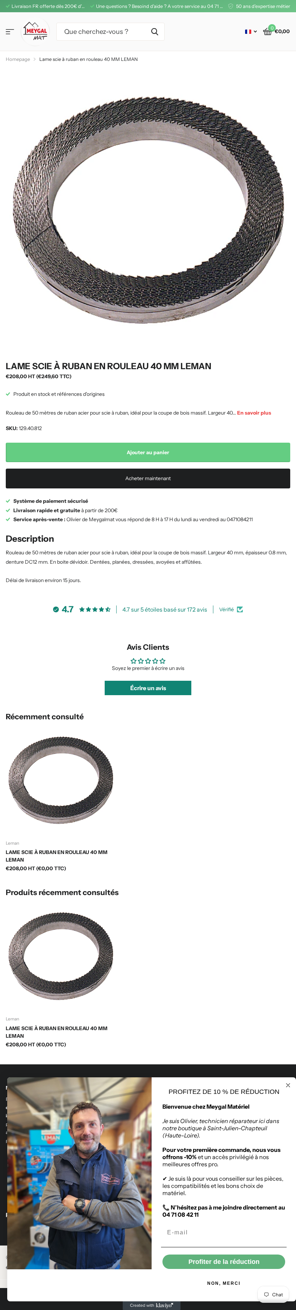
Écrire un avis (148, 688)
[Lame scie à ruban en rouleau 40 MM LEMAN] (61, 780)
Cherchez (155, 32)
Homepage (18, 59)
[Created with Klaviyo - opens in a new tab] (151, 1305)
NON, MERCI (223, 1283)
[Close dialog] (288, 1085)
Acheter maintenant (148, 478)
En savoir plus (254, 413)
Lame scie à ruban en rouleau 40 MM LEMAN (57, 856)
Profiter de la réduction (224, 1261)
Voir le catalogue (10, 32)
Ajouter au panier (148, 452)
